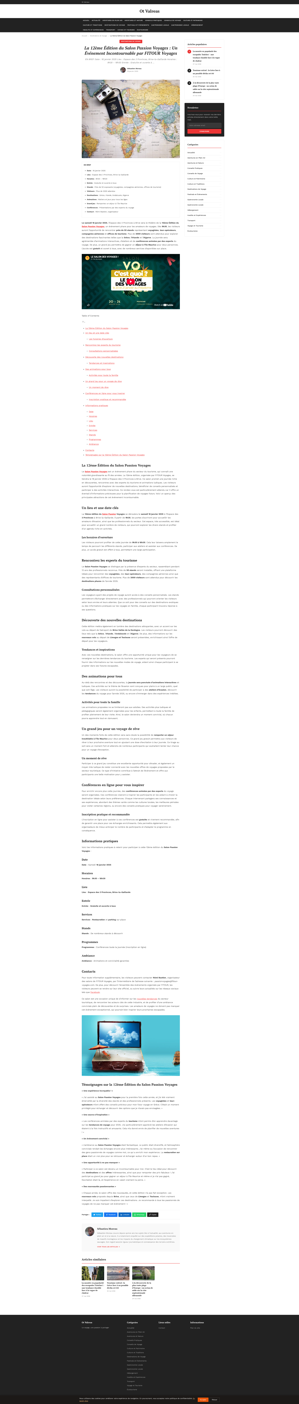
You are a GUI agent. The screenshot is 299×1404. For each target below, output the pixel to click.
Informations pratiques (96, 405)
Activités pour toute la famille (103, 375)
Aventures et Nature (134, 20)
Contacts (89, 450)
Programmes (95, 439)
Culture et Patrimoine (193, 20)
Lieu (91, 421)
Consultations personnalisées (103, 351)
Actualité (96, 20)
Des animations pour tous (98, 369)
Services (93, 430)
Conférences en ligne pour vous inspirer (105, 393)
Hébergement (197, 25)
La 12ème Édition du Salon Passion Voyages (106, 328)
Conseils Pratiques (153, 20)
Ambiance (94, 444)
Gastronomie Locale (160, 25)
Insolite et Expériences (93, 30)
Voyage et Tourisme (126, 30)
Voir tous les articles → (108, 1247)
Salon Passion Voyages (93, 226)
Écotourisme (142, 30)
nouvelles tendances (147, 999)
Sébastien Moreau (107, 1228)
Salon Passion (109, 514)
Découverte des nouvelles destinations (104, 357)
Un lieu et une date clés (97, 333)
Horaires (93, 416)
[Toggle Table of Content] (83, 322)
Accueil (86, 20)
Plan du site (195, 1328)
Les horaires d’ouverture (101, 339)
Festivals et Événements (138, 25)
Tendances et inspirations (101, 363)
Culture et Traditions (92, 25)
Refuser (214, 1400)
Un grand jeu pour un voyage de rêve (103, 381)
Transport (110, 30)
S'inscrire (204, 131)
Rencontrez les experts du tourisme (103, 345)
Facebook (95, 992)
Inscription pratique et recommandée (107, 399)
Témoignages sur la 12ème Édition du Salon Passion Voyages (115, 455)
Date (91, 411)
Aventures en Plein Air (112, 20)
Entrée (92, 425)
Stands (92, 435)
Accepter (203, 1400)
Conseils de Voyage (172, 20)
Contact (162, 1328)
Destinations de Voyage (115, 25)
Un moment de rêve (99, 387)
